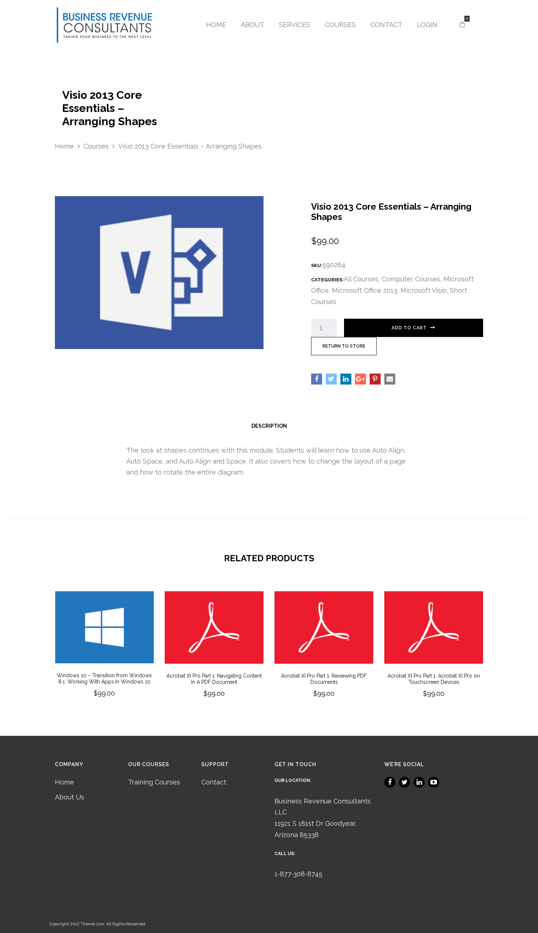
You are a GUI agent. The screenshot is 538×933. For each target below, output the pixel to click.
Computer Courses (411, 279)
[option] (104, 654)
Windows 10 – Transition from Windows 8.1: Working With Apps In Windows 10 (104, 678)
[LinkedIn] (419, 782)
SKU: (316, 265)
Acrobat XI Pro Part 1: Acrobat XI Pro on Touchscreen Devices (434, 679)
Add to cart (409, 327)
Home (64, 782)
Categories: (327, 279)
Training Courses (154, 782)
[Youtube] (433, 782)
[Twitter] (404, 782)
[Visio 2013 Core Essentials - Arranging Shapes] (159, 272)
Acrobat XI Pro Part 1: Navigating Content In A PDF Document (214, 679)
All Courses (361, 279)
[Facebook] (389, 782)
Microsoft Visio (423, 290)
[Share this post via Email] (389, 379)
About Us (69, 797)
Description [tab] (269, 426)
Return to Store (343, 346)
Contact (213, 782)
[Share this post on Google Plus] (360, 379)
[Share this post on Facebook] (316, 379)
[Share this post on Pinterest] (375, 379)
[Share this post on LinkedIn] (345, 379)
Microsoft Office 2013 (364, 290)
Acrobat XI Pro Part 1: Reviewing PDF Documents (324, 679)
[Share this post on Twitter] (331, 379)
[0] (462, 24)
